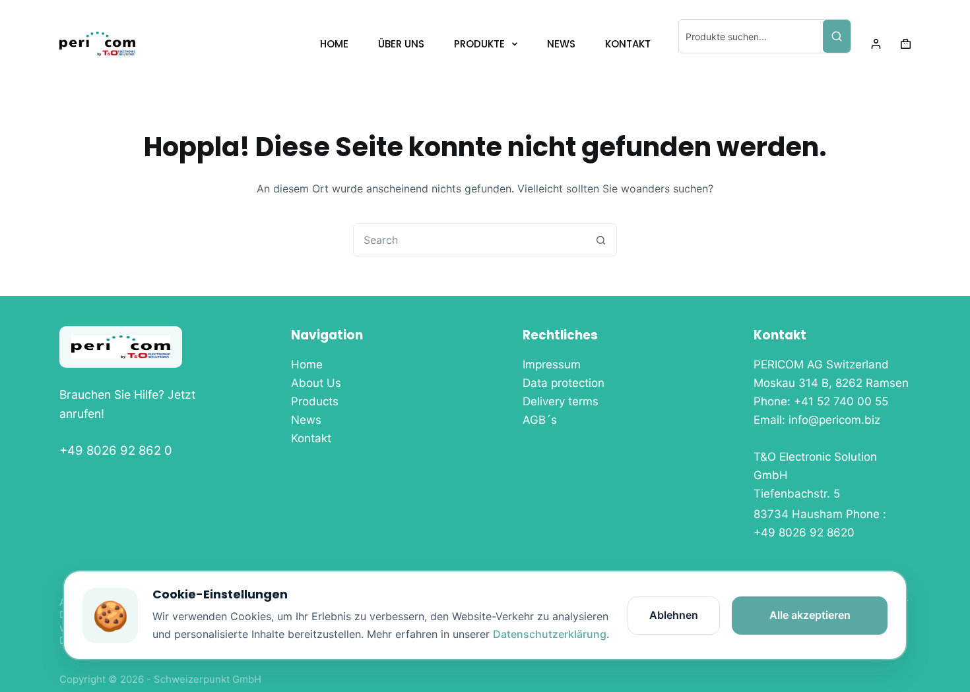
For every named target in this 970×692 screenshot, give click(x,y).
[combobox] (469, 239)
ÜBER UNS (401, 44)
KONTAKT (628, 44)
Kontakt (311, 438)
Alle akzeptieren (810, 614)
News (306, 419)
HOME (334, 44)
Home (307, 364)
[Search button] (600, 240)
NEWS (561, 44)
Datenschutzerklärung (549, 634)
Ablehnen (673, 614)
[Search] (837, 36)
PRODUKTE (479, 44)
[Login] (876, 44)
